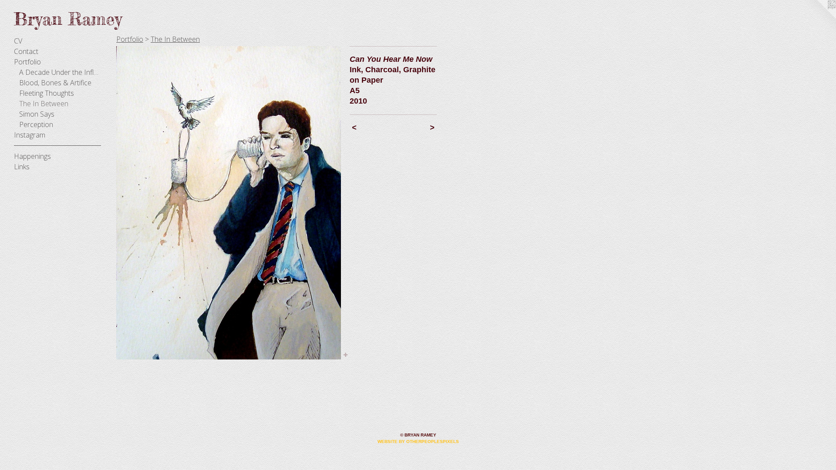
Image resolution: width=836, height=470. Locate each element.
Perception (36, 124)
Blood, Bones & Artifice (55, 82)
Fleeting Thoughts (46, 93)
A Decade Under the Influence (60, 72)
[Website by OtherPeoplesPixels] (818, 17)
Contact (26, 51)
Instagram (29, 135)
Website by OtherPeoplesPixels (418, 441)
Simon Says (36, 114)
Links (22, 166)
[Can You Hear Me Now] (228, 202)
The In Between (43, 103)
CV (18, 41)
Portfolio (27, 62)
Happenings (32, 156)
